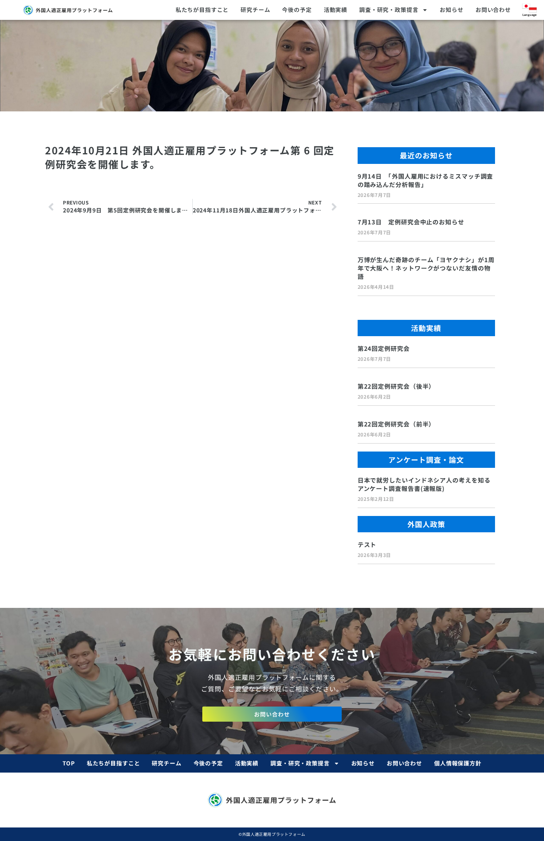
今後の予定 (296, 10)
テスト (367, 544)
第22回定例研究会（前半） (396, 424)
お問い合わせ (493, 10)
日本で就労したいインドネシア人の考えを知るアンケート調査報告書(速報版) (424, 484)
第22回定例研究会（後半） (396, 386)
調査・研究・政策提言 (388, 10)
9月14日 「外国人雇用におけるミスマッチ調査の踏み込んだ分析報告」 (425, 180)
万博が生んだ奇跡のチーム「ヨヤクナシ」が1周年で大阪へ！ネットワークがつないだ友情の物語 (426, 267)
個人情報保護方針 (457, 763)
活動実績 (335, 10)
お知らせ (451, 10)
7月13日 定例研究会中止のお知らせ (411, 222)
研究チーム (255, 10)
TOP (69, 763)
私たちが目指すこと (202, 10)
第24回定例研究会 (384, 348)
